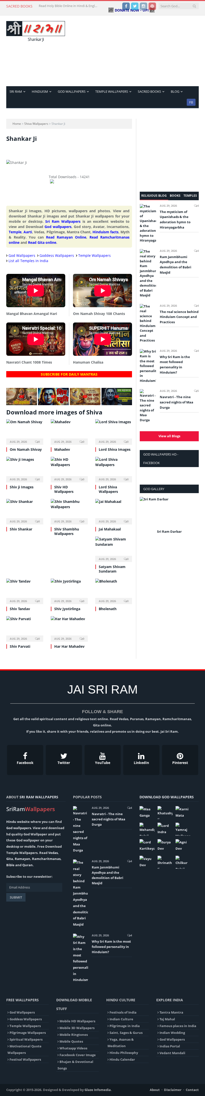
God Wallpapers (72, 91)
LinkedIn (141, 762)
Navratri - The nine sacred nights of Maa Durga (176, 402)
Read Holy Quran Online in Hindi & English (69, 6)
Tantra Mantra (171, 1012)
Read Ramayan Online (66, 237)
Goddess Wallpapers (57, 255)
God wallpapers (58, 226)
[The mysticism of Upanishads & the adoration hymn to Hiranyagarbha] (148, 223)
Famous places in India (178, 1026)
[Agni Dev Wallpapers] (183, 845)
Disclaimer (173, 1089)
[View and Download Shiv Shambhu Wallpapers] (69, 511)
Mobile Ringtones (74, 1034)
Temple (15, 232)
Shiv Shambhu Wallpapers (66, 531)
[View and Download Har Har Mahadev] (69, 628)
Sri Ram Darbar (169, 531)
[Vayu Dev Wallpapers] (147, 862)
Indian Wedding (172, 1032)
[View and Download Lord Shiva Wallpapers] (113, 469)
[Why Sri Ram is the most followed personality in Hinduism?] (148, 366)
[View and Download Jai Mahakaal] (113, 511)
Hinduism (40, 91)
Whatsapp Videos (73, 1048)
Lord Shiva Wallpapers (108, 489)
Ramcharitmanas (46, 858)
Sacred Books (149, 91)
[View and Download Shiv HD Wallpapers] (69, 469)
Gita (9, 858)
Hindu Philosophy (124, 1052)
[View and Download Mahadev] (69, 431)
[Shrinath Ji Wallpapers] (165, 862)
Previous (145, 519)
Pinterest (180, 762)
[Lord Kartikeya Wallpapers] (147, 845)
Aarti (28, 232)
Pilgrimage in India (125, 1026)
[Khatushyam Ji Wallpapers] (165, 812)
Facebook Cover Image (78, 1055)
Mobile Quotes (71, 1041)
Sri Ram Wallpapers (62, 221)
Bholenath (107, 608)
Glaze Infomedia (97, 1089)
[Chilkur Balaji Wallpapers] (183, 862)
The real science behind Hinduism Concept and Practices (179, 316)
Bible (10, 865)
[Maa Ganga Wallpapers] (147, 812)
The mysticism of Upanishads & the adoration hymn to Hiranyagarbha (175, 219)
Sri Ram (16, 91)
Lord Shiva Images (114, 449)
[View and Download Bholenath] (113, 591)
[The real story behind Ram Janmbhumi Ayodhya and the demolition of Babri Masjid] (148, 273)
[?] (21, 403)
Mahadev (62, 449)
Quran (27, 865)
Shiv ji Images (22, 487)
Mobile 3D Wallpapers (77, 1028)
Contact (192, 1089)
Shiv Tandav (20, 608)
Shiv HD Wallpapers (64, 489)
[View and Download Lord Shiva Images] (113, 431)
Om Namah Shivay (26, 449)
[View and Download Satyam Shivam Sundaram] (113, 548)
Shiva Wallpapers (36, 124)
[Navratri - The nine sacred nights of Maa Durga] (148, 405)
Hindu (11, 821)
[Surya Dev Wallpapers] (165, 845)
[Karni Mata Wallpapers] (183, 812)
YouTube (102, 762)
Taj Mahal (167, 1019)
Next (193, 519)
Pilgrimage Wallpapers (28, 1032)
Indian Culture (121, 1019)
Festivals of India (123, 1012)
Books (175, 195)
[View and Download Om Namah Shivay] (24, 431)
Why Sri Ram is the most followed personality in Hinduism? (175, 365)
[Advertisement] (137, 51)
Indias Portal (170, 1046)
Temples (190, 195)
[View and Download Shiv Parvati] (24, 628)
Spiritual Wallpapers (26, 1039)
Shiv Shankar (21, 529)
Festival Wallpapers (25, 1059)
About (155, 1089)
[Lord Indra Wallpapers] (165, 829)
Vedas (53, 852)
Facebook (25, 762)
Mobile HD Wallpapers (77, 1021)
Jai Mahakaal (110, 529)
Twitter (64, 762)
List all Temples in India (28, 260)
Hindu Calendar (122, 1059)
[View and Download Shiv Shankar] (24, 511)
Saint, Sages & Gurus (126, 1032)
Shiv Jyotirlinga (67, 608)
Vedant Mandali (172, 1053)
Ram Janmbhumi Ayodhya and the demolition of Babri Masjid (175, 265)
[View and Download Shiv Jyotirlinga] (69, 591)
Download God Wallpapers (167, 797)
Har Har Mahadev (69, 646)
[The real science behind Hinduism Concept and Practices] (148, 323)
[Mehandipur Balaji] (147, 829)
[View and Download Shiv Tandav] (24, 591)
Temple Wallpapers (111, 91)
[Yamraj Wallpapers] (183, 829)
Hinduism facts (105, 232)
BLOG (175, 91)
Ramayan (22, 858)
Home (16, 124)
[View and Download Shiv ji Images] (24, 469)
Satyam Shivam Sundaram (112, 569)
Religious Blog (154, 195)
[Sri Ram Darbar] (169, 512)
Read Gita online (42, 242)
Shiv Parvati (20, 646)
